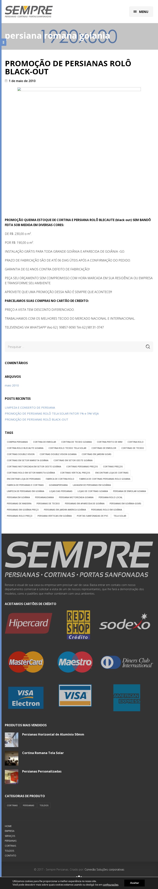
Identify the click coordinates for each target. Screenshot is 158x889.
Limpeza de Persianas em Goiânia (25, 491)
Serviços (10, 836)
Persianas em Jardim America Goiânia (65, 509)
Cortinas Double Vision (20, 454)
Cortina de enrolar (44, 441)
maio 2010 (12, 385)
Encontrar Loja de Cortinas (112, 472)
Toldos (44, 805)
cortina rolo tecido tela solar (67, 448)
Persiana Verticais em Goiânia (55, 515)
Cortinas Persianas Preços (82, 466)
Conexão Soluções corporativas (104, 869)
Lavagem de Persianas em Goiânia (92, 484)
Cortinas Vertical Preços (75, 472)
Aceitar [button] (134, 883)
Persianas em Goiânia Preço (23, 509)
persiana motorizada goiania (76, 497)
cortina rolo (136, 441)
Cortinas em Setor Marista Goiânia (27, 460)
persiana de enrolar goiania (129, 491)
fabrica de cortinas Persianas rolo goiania (104, 478)
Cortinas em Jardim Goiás (96, 454)
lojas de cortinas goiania (93, 491)
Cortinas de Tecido (132, 448)
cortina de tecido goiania (76, 441)
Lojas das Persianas (60, 491)
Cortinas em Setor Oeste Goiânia (73, 460)
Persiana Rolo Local (111, 497)
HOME (8, 826)
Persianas (28, 805)
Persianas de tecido (48, 503)
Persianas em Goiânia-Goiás (125, 503)
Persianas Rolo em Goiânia (106, 509)
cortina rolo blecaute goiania (25, 448)
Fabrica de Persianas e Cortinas (25, 484)
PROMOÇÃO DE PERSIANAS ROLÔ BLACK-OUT (68, 67)
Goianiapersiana (58, 484)
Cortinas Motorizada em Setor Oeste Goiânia (34, 466)
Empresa (9, 831)
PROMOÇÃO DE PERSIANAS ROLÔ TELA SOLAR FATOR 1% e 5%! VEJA (52, 413)
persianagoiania (44, 497)
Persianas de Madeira (19, 503)
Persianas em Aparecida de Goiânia (84, 503)
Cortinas (12, 805)
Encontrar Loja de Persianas (24, 478)
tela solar (119, 515)
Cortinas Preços (113, 466)
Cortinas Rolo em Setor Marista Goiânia (31, 472)
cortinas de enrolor (104, 448)
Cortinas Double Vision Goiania (58, 454)
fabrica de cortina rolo (60, 478)
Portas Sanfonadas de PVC (92, 515)
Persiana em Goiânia (18, 497)
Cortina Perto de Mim (109, 441)
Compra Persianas (17, 441)
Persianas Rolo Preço (19, 515)
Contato (10, 855)
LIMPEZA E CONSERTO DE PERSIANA (30, 407)
